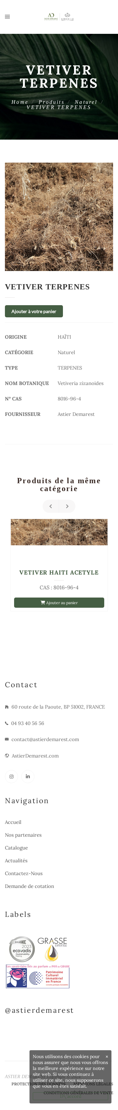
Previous (51, 506)
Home (20, 102)
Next (67, 506)
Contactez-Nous (24, 873)
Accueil (13, 822)
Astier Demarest (76, 414)
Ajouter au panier (61, 602)
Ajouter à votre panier (33, 311)
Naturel (86, 102)
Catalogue (16, 848)
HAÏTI (64, 337)
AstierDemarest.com (35, 756)
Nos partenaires (23, 835)
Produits (52, 102)
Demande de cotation (29, 886)
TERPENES (70, 368)
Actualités (16, 860)
